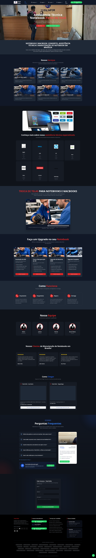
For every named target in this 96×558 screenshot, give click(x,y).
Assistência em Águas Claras (69, 544)
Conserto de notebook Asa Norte (54, 525)
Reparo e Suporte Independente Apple (55, 532)
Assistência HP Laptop (56, 155)
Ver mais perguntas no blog (24, 459)
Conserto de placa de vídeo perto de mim (56, 528)
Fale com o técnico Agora (77, 2)
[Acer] (20, 529)
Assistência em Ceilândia (61, 544)
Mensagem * (39, 497)
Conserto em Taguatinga (53, 544)
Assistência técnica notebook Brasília (55, 522)
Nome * (38, 486)
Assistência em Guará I (28, 548)
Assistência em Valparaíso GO (39, 550)
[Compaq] (17, 531)
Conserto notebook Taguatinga (54, 520)
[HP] (15, 531)
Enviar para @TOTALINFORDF (49, 506)
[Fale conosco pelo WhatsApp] (93, 555)
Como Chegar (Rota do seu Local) (34, 407)
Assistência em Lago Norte (67, 550)
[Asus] (22, 529)
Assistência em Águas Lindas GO (21, 550)
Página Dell (40, 150)
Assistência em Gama (21, 548)
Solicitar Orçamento (22, 274)
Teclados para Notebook (33, 546)
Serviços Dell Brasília (77, 544)
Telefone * (38, 491)
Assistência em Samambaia (54, 548)
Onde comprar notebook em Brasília (55, 530)
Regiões (59, 2)
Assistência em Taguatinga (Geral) (43, 544)
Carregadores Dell (19, 546)
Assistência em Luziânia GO (30, 550)
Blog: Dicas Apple (23, 153)
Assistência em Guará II (36, 548)
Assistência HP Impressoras (56, 151)
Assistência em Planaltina (59, 550)
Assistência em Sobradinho (75, 546)
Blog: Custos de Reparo (39, 152)
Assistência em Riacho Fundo (63, 548)
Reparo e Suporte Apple (67, 546)
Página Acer (72, 150)
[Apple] (15, 529)
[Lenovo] (24, 529)
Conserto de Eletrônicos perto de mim (55, 527)
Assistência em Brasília (19, 544)
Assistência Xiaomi (40, 546)
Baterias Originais (26, 546)
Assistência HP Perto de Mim (56, 153)
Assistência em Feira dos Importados (50, 550)
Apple (43, 2)
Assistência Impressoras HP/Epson (57, 546)
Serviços (34, 2)
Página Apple (24, 149)
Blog (66, 3)
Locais (51, 2)
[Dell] (17, 529)
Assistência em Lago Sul (76, 550)
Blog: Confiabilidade (72, 152)
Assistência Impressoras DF (48, 546)
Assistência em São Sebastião (43, 552)
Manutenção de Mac (24, 151)
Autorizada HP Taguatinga (56, 149)
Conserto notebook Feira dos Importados (56, 524)
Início (26, 3)
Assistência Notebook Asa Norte (52, 552)
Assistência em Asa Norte (27, 544)
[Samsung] (27, 529)
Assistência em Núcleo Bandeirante (73, 548)
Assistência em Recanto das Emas (45, 548)
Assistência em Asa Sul (35, 544)
